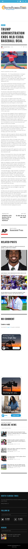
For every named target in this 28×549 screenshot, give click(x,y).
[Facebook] (18, 1)
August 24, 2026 (17, 434)
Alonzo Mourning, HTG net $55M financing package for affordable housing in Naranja (16, 465)
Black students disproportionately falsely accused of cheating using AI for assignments (17, 432)
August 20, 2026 (17, 459)
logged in (9, 327)
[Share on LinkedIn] (26, 47)
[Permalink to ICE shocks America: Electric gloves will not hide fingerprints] (3, 458)
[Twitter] (23, 1)
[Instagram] (20, 1)
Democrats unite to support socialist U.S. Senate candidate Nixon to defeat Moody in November (16, 441)
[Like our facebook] (15, 519)
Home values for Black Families (14, 534)
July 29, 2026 (11, 295)
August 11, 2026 (12, 274)
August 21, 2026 (17, 451)
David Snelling (5, 249)
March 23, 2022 (16, 536)
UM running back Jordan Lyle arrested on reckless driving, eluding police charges (13, 247)
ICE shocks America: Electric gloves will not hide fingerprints (16, 457)
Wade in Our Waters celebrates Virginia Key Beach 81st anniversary (16, 449)
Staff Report (10, 536)
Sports (3, 25)
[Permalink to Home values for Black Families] (3, 536)
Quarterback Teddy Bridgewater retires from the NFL (13, 273)
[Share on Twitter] (24, 47)
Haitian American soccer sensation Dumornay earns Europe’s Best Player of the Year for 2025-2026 (13, 293)
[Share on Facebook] (21, 47)
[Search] (2, 1)
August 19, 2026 (12, 249)
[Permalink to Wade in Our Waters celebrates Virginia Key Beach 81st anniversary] (3, 450)
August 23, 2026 (17, 443)
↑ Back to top (14, 546)
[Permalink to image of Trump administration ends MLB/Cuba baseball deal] (14, 60)
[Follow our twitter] (2, 519)
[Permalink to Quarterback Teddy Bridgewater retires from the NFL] (14, 283)
